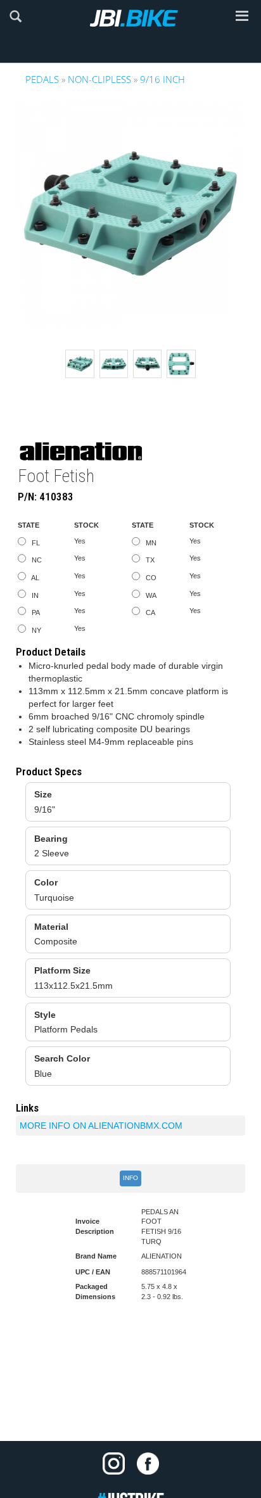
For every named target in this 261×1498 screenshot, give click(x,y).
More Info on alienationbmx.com (101, 1125)
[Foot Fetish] (130, 213)
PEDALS (42, 79)
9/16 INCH (162, 79)
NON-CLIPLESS (99, 79)
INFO (130, 1177)
